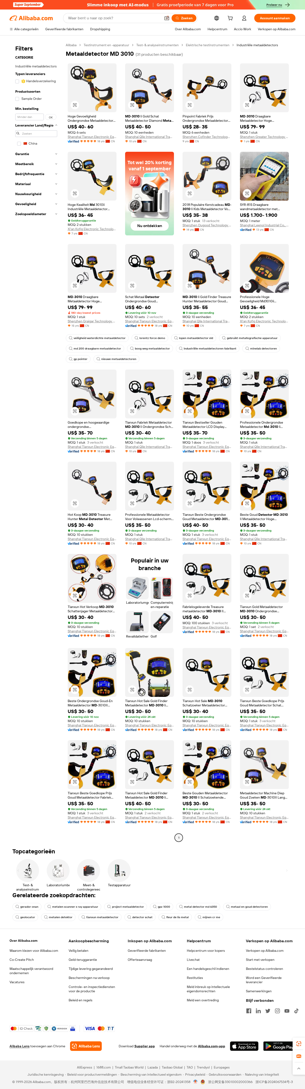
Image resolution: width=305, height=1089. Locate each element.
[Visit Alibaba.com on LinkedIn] (258, 1011)
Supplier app (144, 1046)
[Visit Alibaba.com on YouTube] (287, 1011)
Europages (222, 1067)
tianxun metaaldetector (102, 917)
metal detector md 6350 (200, 906)
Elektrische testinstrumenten (207, 45)
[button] (167, 18)
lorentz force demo (152, 338)
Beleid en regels (80, 1000)
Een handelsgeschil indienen (208, 969)
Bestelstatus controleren (264, 969)
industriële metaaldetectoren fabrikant (210, 348)
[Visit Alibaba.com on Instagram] (277, 1011)
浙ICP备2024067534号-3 (274, 1082)
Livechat (193, 960)
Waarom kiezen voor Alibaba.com (34, 950)
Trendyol (203, 1067)
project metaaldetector (128, 906)
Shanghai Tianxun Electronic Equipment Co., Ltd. (92, 137)
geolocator (27, 917)
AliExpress (84, 1067)
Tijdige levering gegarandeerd (91, 969)
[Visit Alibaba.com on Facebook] (249, 1011)
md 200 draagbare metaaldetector (97, 348)
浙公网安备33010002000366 (230, 1082)
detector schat (142, 917)
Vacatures (17, 982)
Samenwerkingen (259, 991)
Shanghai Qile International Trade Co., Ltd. (149, 137)
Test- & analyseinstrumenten (157, 45)
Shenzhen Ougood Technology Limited (207, 225)
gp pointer (80, 359)
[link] (299, 1044)
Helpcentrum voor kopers (206, 950)
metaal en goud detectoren (249, 906)
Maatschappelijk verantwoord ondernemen (31, 971)
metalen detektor (60, 917)
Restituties (195, 978)
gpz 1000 (164, 906)
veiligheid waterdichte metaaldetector (100, 338)
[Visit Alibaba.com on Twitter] (268, 1011)
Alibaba (71, 45)
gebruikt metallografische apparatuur (252, 338)
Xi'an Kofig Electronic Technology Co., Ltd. (92, 229)
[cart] (231, 19)
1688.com (103, 1067)
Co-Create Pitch (22, 960)
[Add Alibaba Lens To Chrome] (86, 1046)
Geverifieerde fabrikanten (147, 950)
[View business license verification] (195, 1081)
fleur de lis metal (177, 917)
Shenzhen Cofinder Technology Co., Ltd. (207, 137)
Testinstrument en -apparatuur (106, 45)
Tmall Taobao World (129, 1067)
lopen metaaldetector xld (196, 338)
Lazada (152, 1067)
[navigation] (36, 442)
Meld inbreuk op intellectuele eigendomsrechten (208, 989)
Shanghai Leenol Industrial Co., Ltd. (264, 225)
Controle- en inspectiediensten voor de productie (92, 989)
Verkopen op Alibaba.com (265, 950)
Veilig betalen (78, 950)
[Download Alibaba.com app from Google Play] (279, 1046)
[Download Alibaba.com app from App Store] (244, 1046)
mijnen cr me (211, 917)
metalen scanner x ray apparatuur (75, 906)
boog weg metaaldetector (152, 348)
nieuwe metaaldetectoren (118, 359)
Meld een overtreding (203, 1000)
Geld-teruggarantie (83, 960)
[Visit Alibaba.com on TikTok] (296, 1011)
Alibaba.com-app (211, 1046)
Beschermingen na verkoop (89, 978)
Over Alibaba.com (23, 940)
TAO (190, 1067)
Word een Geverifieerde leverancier (264, 980)
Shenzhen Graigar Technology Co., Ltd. (92, 321)
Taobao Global (172, 1067)
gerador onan (29, 906)
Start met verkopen (260, 960)
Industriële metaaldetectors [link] (257, 45)
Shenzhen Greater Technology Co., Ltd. (264, 137)
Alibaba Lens (20, 1046)
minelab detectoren (263, 348)
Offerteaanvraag (140, 960)
